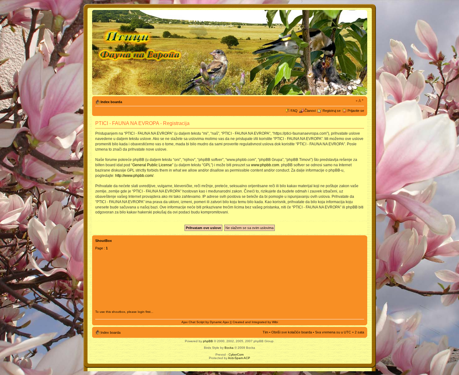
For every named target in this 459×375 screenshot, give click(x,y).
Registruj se (332, 110)
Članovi (310, 110)
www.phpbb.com (265, 165)
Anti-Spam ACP (239, 358)
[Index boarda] (141, 52)
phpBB (208, 341)
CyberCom (236, 354)
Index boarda (111, 102)
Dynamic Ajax (219, 322)
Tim (265, 332)
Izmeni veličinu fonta (359, 100)
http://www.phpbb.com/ (134, 175)
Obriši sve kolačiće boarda (291, 332)
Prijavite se (356, 110)
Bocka (229, 347)
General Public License (152, 165)
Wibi (275, 322)
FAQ (294, 110)
